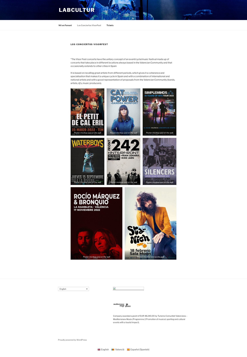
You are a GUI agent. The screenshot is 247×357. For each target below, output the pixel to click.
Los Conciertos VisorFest (89, 25)
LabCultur (77, 10)
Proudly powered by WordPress (72, 340)
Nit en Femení (65, 25)
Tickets (109, 25)
